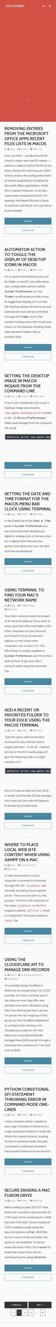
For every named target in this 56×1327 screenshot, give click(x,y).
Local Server (29, 865)
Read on (28, 221)
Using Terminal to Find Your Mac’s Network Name (24, 595)
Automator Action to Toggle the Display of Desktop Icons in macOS (25, 257)
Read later (29, 230)
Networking (28, 605)
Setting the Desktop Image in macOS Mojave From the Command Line (27, 383)
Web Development (32, 975)
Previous (17, 1305)
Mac (25, 149)
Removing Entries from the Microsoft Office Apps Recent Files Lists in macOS (27, 136)
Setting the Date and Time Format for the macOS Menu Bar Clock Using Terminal (28, 501)
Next (39, 1305)
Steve (12, 149)
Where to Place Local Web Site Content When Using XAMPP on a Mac (27, 852)
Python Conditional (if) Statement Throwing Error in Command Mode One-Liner (27, 1099)
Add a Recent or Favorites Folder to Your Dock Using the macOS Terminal (27, 718)
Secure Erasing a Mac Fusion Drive (27, 1193)
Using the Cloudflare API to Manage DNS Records (27, 964)
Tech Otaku (14, 6)
